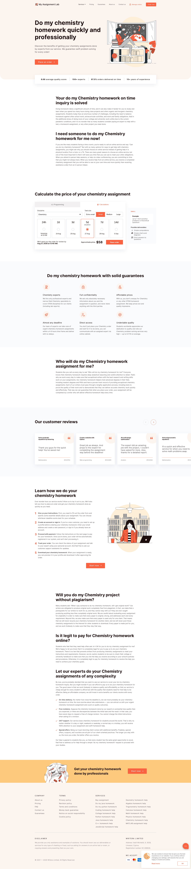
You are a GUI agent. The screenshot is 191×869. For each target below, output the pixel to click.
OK (183, 863)
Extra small (90, 214)
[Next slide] (153, 422)
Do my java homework (105, 803)
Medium (109, 214)
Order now (151, 4)
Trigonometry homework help (138, 807)
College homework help (105, 813)
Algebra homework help (136, 803)
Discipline (40, 210)
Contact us (122, 4)
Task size (88, 210)
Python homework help (105, 817)
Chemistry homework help (137, 820)
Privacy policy (65, 800)
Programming (59, 205)
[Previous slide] (146, 422)
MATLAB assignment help (136, 823)
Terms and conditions (68, 807)
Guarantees (101, 4)
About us (112, 4)
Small (100, 214)
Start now (94, 565)
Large (118, 214)
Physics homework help (136, 817)
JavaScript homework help (107, 827)
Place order (114, 242)
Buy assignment (102, 800)
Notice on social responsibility (72, 813)
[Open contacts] (186, 846)
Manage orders (137, 4)
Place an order (45, 62)
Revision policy (65, 803)
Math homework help (135, 813)
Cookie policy (65, 817)
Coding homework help (105, 810)
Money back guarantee (68, 810)
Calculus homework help (136, 810)
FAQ (36, 807)
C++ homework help (104, 823)
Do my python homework (106, 807)
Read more (156, 864)
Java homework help (104, 820)
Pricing (91, 4)
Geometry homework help (137, 800)
